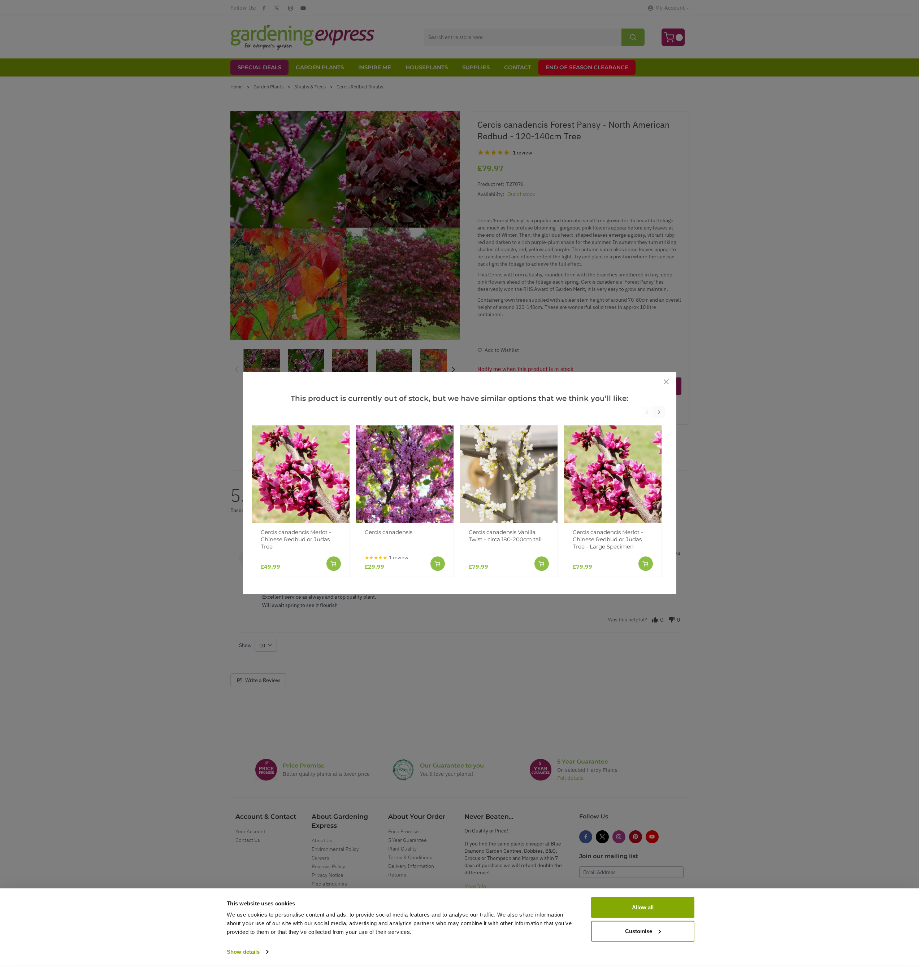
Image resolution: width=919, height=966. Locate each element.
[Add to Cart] (333, 563)
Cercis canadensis (388, 532)
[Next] (659, 412)
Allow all (643, 907)
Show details (243, 952)
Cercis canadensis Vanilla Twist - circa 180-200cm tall (505, 536)
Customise (638, 931)
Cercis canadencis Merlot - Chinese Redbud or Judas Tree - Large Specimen (608, 539)
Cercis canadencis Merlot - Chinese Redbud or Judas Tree (296, 539)
